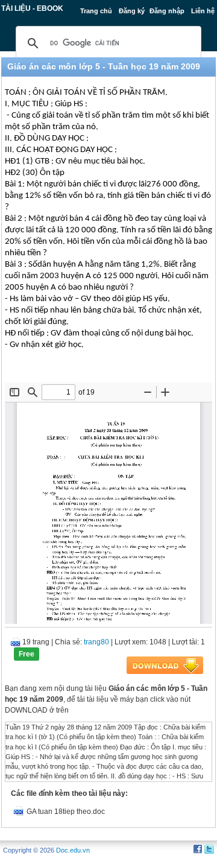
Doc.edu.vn (73, 850)
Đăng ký (132, 10)
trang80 (96, 642)
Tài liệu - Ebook (32, 8)
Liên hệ (203, 10)
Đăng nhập (166, 10)
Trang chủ (96, 10)
